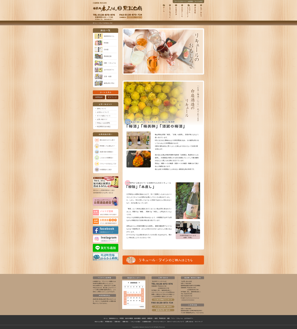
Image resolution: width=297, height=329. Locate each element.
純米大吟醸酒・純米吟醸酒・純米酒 (135, 318)
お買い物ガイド (102, 119)
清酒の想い (118, 321)
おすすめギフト (109, 70)
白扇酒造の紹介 (146, 321)
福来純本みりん (109, 36)
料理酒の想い (109, 321)
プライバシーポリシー (159, 321)
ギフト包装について (103, 116)
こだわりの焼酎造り (106, 158)
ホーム (95, 23)
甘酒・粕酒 (107, 76)
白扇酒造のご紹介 (106, 169)
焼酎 (168, 318)
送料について (101, 108)
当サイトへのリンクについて (175, 321)
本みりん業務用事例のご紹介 (105, 190)
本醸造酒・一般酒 (152, 318)
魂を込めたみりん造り (107, 140)
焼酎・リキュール (110, 63)
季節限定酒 (107, 56)
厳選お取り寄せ (109, 83)
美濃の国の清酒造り (106, 152)
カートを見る (198, 1)
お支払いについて (103, 112)
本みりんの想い (99, 321)
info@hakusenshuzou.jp (192, 298)
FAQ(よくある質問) (103, 123)
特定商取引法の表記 (103, 126)
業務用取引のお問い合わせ (104, 193)
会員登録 (190, 1)
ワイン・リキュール (177, 318)
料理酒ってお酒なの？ (107, 146)
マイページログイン (180, 1)
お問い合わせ (189, 321)
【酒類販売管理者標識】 (188, 300)
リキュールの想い (136, 321)
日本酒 (106, 49)
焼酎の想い (126, 321)
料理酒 (106, 43)
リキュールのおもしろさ (108, 163)
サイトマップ (198, 321)
